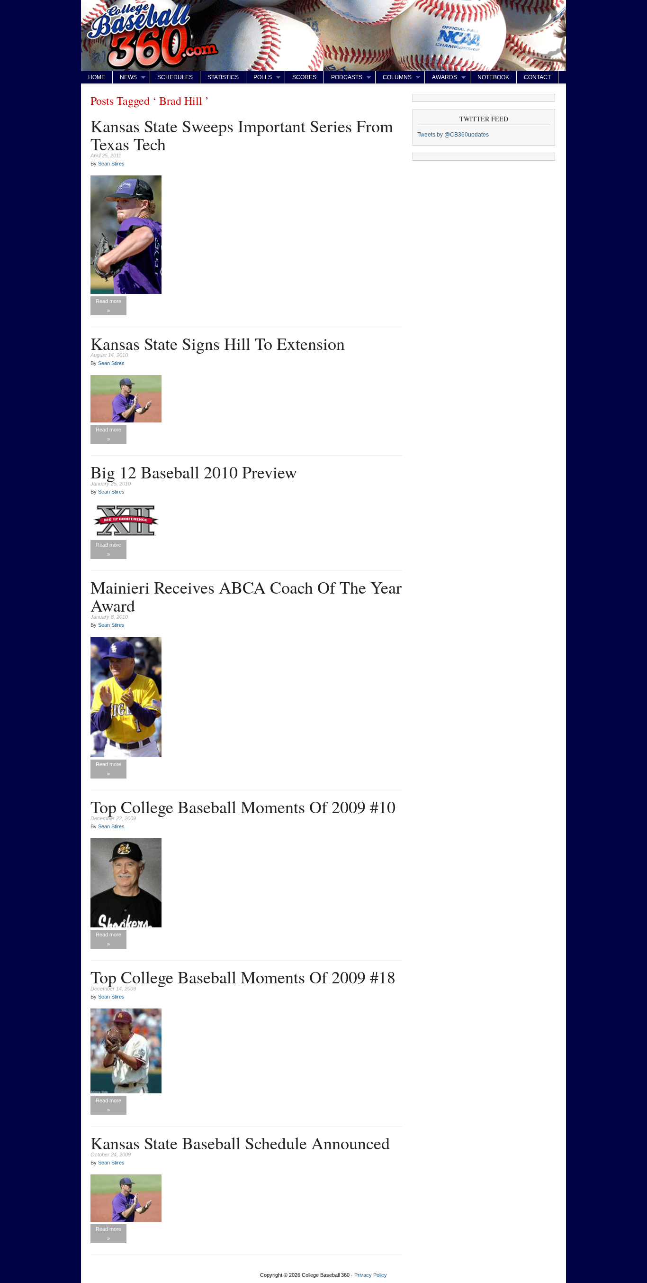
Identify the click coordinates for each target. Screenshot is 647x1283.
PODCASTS (343, 77)
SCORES (304, 77)
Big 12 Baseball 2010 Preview (193, 471)
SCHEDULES (175, 77)
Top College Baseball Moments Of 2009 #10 (242, 806)
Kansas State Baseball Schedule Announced (240, 1142)
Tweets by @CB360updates (453, 134)
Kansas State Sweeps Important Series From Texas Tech (241, 134)
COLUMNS (394, 77)
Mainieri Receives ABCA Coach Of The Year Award (246, 596)
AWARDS (441, 77)
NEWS (125, 77)
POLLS (259, 77)
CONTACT (537, 77)
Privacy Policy (370, 1275)
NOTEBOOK (493, 77)
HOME (96, 77)
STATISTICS (223, 77)
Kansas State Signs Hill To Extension (217, 343)
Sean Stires (111, 163)
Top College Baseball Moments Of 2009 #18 (242, 976)
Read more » (108, 305)
